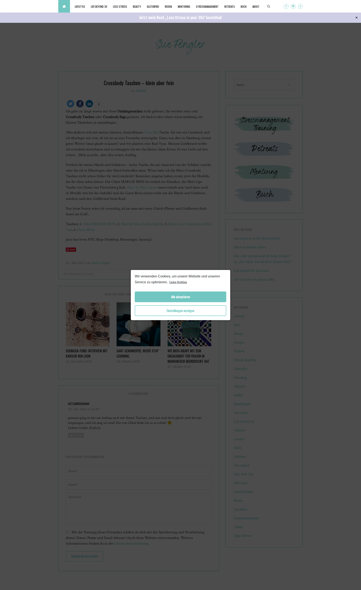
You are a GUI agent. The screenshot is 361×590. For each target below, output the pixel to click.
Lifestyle (80, 6)
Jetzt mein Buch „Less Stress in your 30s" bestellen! (180, 17)
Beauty (137, 6)
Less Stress (120, 6)
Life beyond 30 (99, 6)
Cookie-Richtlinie (178, 282)
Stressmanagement (207, 6)
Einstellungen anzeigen (180, 310)
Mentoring (184, 6)
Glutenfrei (153, 6)
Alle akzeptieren (180, 297)
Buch (244, 6)
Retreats (229, 6)
